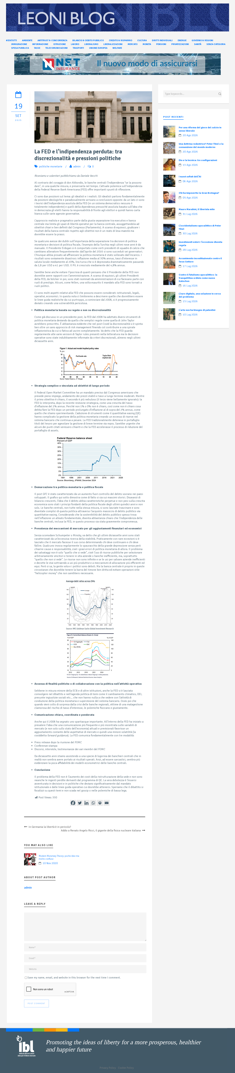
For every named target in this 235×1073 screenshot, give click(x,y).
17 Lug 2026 (190, 266)
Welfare (117, 48)
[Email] (107, 803)
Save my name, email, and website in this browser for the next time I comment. (74, 977)
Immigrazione (19, 44)
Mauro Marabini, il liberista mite (197, 209)
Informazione (40, 44)
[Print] (100, 803)
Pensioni (161, 44)
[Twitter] (80, 803)
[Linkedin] (86, 803)
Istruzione (59, 44)
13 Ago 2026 (190, 165)
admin (77, 166)
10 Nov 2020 (50, 863)
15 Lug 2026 (190, 301)
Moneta (147, 44)
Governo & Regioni (202, 40)
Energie (182, 40)
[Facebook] (73, 803)
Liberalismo (91, 44)
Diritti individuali (162, 40)
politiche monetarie (50, 166)
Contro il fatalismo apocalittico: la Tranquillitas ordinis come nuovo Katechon (198, 277)
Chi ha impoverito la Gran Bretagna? (199, 192)
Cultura (142, 40)
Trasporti (78, 48)
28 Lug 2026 (190, 250)
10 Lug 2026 (190, 314)
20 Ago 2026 (190, 135)
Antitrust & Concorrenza (52, 40)
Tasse (37, 48)
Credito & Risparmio (120, 40)
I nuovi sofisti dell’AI (190, 176)
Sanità (197, 44)
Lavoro (75, 44)
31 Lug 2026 (190, 214)
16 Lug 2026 (190, 285)
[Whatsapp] (93, 803)
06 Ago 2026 (190, 181)
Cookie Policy (126, 1068)
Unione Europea (98, 48)
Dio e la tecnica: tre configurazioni (198, 160)
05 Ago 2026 (190, 197)
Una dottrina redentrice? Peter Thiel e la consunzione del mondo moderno (201, 145)
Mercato (132, 44)
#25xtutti (11, 40)
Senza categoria (215, 44)
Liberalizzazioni (112, 44)
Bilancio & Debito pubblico (88, 40)
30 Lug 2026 (190, 233)
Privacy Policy (108, 1068)
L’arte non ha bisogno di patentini (197, 310)
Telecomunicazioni (56, 48)
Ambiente (27, 40)
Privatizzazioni (180, 44)
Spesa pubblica (20, 48)
